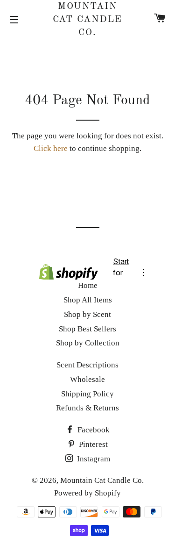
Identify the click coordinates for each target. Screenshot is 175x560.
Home (88, 285)
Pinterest (92, 444)
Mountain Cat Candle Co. (88, 19)
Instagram (92, 458)
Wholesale (87, 379)
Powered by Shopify (87, 492)
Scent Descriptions (87, 364)
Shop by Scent (87, 314)
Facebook (93, 429)
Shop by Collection (87, 342)
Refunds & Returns (87, 407)
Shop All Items (87, 299)
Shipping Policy (87, 393)
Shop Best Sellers (87, 328)
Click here (51, 148)
